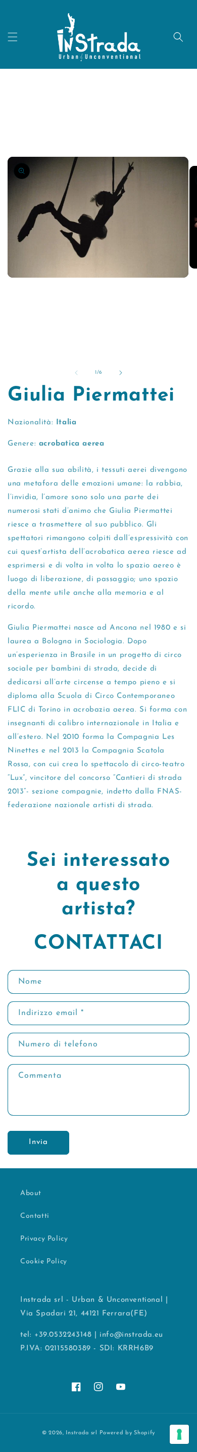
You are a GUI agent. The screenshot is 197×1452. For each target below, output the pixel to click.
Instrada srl (81, 1433)
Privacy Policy (44, 1239)
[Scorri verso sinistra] (76, 373)
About (30, 1193)
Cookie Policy (43, 1261)
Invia (38, 1142)
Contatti (35, 1216)
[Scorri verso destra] (121, 373)
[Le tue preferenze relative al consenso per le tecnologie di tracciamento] (179, 1434)
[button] (13, 37)
